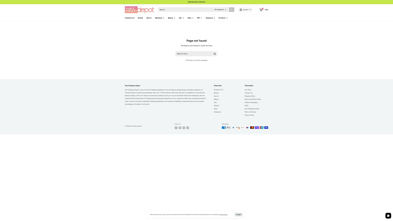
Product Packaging (251, 102)
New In (149, 18)
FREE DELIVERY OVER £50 (196, 2)
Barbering (158, 18)
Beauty (170, 18)
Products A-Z (129, 18)
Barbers (216, 106)
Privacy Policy (249, 115)
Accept (238, 214)
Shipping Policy (250, 96)
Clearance (209, 18)
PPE (198, 18)
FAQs (246, 106)
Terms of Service (250, 112)
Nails (189, 18)
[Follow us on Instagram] (179, 127)
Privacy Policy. (223, 214)
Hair (180, 18)
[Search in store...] (214, 53)
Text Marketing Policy (252, 109)
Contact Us (249, 93)
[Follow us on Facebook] (176, 127)
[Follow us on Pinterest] (183, 127)
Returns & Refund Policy (253, 99)
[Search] (231, 9)
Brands (140, 18)
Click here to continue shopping (196, 60)
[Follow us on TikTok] (187, 127)
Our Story (248, 90)
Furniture (222, 18)
